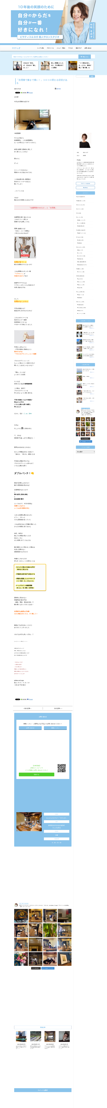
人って (79, 253)
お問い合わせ (88, 48)
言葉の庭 (80, 304)
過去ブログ (79, 48)
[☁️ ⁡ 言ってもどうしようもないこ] (21, 959)
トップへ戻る (40, 48)
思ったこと (80, 281)
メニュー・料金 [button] (61, 48)
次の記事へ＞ (58, 708)
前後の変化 (80, 226)
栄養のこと (79, 268)
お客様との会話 (80, 230)
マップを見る (56, 827)
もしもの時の (80, 291)
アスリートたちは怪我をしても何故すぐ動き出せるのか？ (50, 1047)
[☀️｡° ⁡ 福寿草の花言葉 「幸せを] (64, 959)
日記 (79, 287)
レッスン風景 (80, 223)
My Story (85, 187)
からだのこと (80, 247)
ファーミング (80, 313)
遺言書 (79, 297)
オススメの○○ (80, 204)
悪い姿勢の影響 (81, 261)
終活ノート (80, 294)
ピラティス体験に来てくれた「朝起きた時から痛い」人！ (64, 1047)
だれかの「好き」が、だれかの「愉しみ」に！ (29, 65)
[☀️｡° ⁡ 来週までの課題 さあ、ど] (64, 930)
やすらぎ (16, 47)
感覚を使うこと (80, 200)
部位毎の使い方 (81, 264)
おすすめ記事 (80, 196)
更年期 (58, 89)
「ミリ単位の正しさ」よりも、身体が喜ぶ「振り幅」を (85, 65)
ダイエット (80, 271)
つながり (79, 237)
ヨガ (78, 213)
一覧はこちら (85, 57)
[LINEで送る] (23, 93)
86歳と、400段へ (86, 376)
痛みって (80, 250)
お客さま (80, 240)
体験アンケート (81, 233)
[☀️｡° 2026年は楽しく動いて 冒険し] (50, 959)
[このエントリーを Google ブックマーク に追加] (27, 93)
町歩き (79, 310)
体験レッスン (55, 728)
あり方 (79, 278)
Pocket (31, 93)
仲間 (79, 243)
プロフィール (50, 48)
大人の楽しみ (80, 307)
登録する (36, 774)
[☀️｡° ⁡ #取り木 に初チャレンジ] (50, 930)
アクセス (70, 48)
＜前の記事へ (27, 708)
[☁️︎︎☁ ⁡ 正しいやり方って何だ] (35, 916)
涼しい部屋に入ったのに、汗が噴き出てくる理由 (57, 65)
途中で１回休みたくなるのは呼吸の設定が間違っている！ (35, 1047)
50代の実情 (79, 275)
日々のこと (79, 301)
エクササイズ (80, 256)
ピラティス (79, 209)
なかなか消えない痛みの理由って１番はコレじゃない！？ (21, 1047)
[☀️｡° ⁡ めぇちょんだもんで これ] (21, 916)
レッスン (79, 217)
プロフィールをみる (85, 183)
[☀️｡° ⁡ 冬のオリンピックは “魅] (64, 944)
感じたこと (80, 284)
